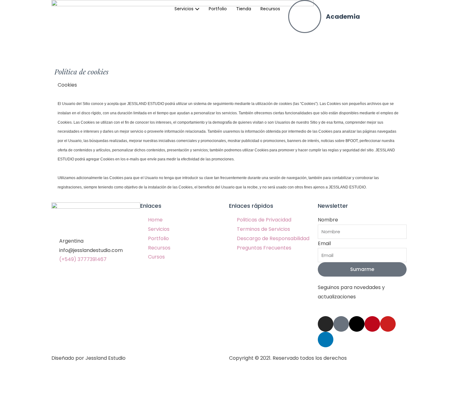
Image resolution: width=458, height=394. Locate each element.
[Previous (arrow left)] (12, 389)
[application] (196, 9)
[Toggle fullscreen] (64, 378)
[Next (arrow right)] (38, 389)
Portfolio (218, 9)
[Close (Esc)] (12, 378)
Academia (343, 16)
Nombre (328, 219)
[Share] (38, 378)
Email (324, 243)
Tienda (243, 9)
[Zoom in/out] (91, 378)
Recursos (270, 9)
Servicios (183, 9)
